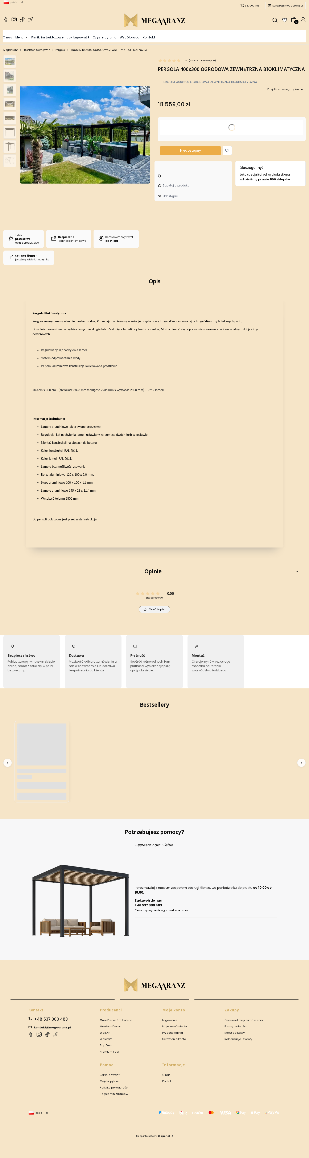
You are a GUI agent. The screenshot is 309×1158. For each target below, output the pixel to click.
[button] (227, 150)
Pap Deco (107, 1045)
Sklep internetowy (153, 1136)
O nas (166, 1075)
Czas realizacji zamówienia (243, 1020)
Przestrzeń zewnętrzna (36, 50)
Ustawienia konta (174, 1039)
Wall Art (105, 1033)
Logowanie (170, 1020)
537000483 (252, 5)
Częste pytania (110, 1081)
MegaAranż (10, 50)
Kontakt (167, 1081)
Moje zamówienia (174, 1026)
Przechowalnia (172, 1033)
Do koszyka (42, 796)
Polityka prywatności (114, 1088)
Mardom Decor (110, 1026)
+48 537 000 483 (51, 1019)
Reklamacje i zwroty (238, 1039)
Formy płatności (235, 1026)
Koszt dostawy (234, 1033)
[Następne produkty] (301, 763)
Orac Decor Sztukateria (116, 1020)
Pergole (60, 50)
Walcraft (106, 1039)
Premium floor (109, 1052)
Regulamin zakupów (114, 1094)
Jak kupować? (110, 1075)
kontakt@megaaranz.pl (287, 5)
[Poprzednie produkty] (7, 763)
